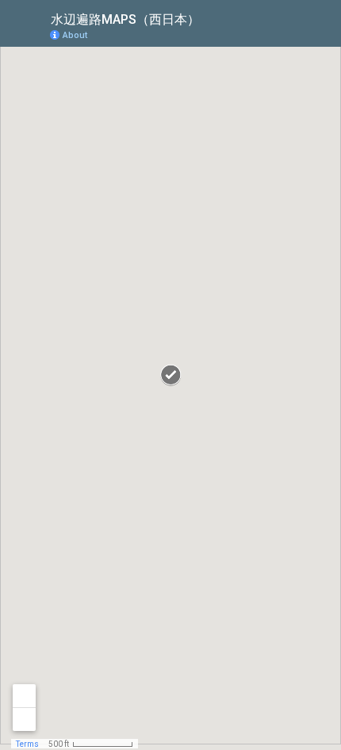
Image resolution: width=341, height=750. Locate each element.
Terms (27, 744)
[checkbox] (212, 18)
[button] (266, 34)
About (75, 35)
